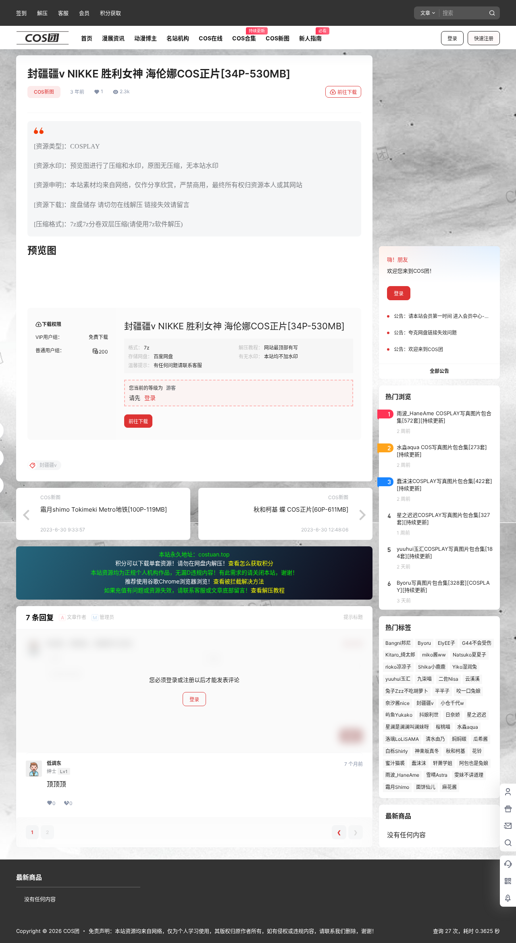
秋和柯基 (455, 751)
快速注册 (483, 39)
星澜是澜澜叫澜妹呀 (407, 727)
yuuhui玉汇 (397, 679)
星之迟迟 (476, 715)
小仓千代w (452, 703)
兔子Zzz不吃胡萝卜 (406, 691)
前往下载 (347, 92)
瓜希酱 (480, 739)
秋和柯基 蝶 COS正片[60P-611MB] (301, 509)
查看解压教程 (268, 590)
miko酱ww (434, 655)
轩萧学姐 (442, 763)
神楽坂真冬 (427, 751)
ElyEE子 (446, 643)
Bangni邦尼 (398, 643)
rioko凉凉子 (398, 667)
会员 (84, 13)
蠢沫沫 (419, 763)
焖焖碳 (459, 739)
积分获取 (110, 13)
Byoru (424, 643)
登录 (452, 39)
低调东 (54, 763)
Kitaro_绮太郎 (400, 655)
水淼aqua (467, 727)
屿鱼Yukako (398, 715)
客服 (63, 13)
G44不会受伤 (476, 643)
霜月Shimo (397, 787)
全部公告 (439, 371)
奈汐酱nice (397, 703)
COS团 (70, 931)
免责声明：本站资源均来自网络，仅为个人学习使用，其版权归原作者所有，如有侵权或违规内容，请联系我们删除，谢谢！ (233, 931)
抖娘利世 (429, 715)
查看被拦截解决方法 (238, 581)
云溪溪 (472, 679)
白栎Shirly (396, 751)
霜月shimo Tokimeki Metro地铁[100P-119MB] (103, 509)
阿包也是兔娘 (473, 763)
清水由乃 (435, 739)
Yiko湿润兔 (464, 667)
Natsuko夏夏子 (469, 655)
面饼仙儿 (425, 787)
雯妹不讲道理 (468, 775)
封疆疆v (425, 703)
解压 (42, 13)
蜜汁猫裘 (395, 763)
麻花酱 (449, 787)
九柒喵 (424, 679)
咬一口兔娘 (468, 691)
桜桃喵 (443, 727)
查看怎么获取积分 (250, 563)
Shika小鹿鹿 (431, 667)
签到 (21, 13)
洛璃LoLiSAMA (402, 739)
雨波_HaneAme (402, 775)
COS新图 (44, 92)
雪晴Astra (436, 775)
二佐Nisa (448, 679)
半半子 (442, 691)
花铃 (477, 751)
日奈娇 (452, 715)
